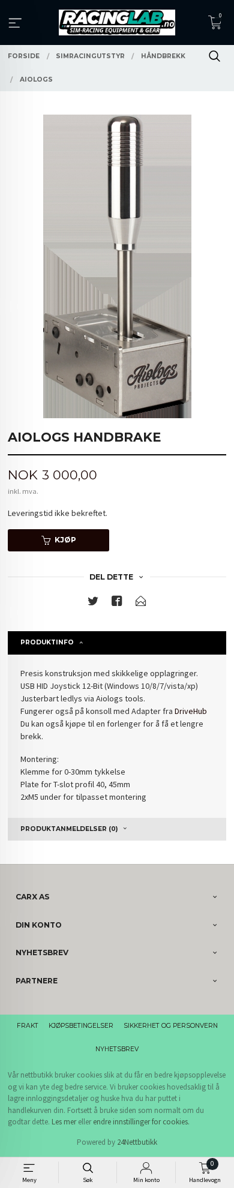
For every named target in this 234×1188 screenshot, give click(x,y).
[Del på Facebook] (117, 603)
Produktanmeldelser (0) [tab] (69, 829)
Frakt (27, 1026)
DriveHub (191, 711)
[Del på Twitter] (93, 603)
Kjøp (65, 539)
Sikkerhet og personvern (171, 1026)
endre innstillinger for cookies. (141, 1122)
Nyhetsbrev (117, 1049)
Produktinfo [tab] (47, 642)
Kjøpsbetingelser (81, 1026)
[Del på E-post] (141, 603)
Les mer (64, 1122)
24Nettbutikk (137, 1142)
